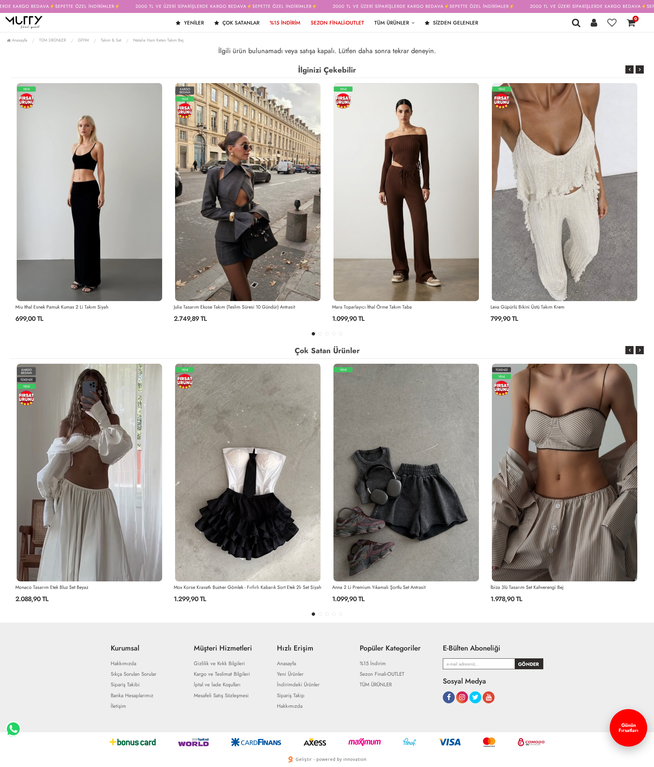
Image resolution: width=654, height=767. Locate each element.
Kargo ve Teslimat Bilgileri (222, 674)
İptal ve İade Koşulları (217, 684)
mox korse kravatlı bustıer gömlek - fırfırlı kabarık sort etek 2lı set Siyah (89, 587)
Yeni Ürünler (290, 674)
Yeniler (193, 23)
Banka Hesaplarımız (132, 695)
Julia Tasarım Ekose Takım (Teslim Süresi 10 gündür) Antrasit (76, 306)
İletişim (118, 706)
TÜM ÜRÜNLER (391, 23)
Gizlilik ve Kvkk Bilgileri (219, 663)
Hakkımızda (123, 663)
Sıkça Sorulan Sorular (133, 674)
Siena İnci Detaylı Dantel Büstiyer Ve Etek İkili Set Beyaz (545, 306)
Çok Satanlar (240, 23)
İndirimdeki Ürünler (298, 684)
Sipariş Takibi (125, 684)
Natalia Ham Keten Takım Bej (158, 40)
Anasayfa (19, 40)
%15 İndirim (285, 23)
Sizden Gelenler (454, 23)
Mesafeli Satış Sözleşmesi (221, 695)
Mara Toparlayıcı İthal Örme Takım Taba (213, 306)
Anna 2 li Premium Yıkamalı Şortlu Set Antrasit (220, 587)
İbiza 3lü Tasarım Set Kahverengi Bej (368, 587)
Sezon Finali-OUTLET (337, 23)
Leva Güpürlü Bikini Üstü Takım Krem (369, 306)
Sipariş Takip (291, 695)
